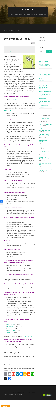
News (5, 30)
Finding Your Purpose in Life (45, 124)
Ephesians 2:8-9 (31, 392)
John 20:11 (10, 328)
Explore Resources (9, 26)
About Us (31, 26)
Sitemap (20, 30)
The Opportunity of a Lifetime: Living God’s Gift (45, 129)
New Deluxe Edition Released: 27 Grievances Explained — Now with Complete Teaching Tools (44, 63)
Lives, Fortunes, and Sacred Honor (45, 163)
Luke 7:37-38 (10, 324)
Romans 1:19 (7, 110)
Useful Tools (21, 26)
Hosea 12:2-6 (10, 332)
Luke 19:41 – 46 (28, 336)
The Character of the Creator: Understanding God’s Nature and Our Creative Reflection (44, 135)
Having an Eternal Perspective (43, 140)
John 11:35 (8, 51)
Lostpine (28, 10)
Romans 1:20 (13, 99)
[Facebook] (1, 201)
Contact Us (12, 30)
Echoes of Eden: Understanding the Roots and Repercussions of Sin (45, 158)
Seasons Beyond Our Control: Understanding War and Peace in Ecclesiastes (44, 119)
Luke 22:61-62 (11, 330)
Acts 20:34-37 (11, 326)
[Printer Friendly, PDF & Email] (33, 43)
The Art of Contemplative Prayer (45, 146)
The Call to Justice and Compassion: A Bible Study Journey (45, 152)
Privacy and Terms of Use (43, 26)
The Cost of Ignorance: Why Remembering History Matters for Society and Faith (45, 169)
